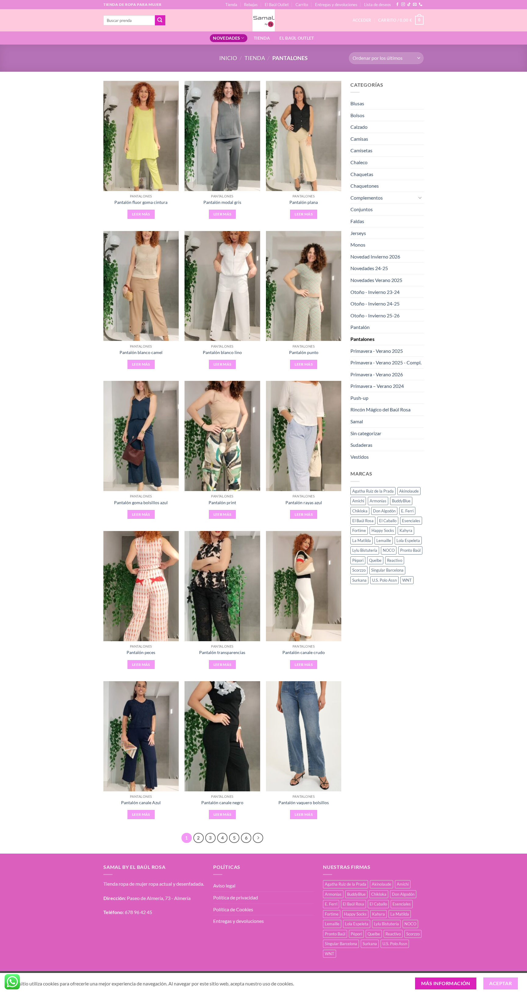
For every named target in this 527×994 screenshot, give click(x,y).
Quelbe (375, 560)
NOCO (389, 550)
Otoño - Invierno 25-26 (375, 315)
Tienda (231, 4)
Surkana (359, 580)
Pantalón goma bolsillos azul (141, 502)
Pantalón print (222, 502)
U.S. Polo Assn (384, 580)
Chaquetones (364, 186)
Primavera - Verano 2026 (376, 374)
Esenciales (411, 520)
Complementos (366, 198)
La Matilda (361, 540)
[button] (401, 20)
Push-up (359, 398)
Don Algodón (384, 510)
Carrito (302, 4)
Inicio (228, 58)
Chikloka (359, 510)
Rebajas (251, 4)
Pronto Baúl (410, 550)
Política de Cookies (233, 909)
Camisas (359, 139)
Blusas (357, 103)
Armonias (378, 500)
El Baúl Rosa (363, 520)
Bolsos (357, 115)
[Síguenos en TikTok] (409, 4)
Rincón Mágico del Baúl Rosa (380, 409)
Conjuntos (361, 209)
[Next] (258, 838)
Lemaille (383, 540)
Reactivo (394, 560)
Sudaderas (361, 445)
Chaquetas (361, 174)
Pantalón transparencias (222, 652)
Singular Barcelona (387, 570)
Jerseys (358, 233)
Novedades (226, 38)
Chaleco (358, 162)
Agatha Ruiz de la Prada (373, 491)
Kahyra (406, 530)
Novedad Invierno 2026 (375, 256)
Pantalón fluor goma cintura (140, 202)
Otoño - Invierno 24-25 (375, 303)
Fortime (359, 530)
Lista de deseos (377, 4)
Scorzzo (359, 570)
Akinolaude (409, 491)
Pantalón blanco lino (222, 352)
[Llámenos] (420, 4)
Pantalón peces (141, 652)
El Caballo (387, 520)
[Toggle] (420, 197)
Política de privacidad (235, 897)
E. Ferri (407, 510)
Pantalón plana (303, 202)
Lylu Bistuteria (364, 550)
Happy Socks (382, 530)
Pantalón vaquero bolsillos (303, 802)
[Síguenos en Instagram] (403, 4)
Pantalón (360, 327)
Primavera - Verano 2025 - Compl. (385, 362)
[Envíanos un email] (415, 4)
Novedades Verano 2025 (376, 280)
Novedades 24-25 (369, 268)
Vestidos (359, 457)
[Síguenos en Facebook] (397, 4)
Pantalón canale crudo (303, 652)
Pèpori (358, 560)
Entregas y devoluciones (336, 4)
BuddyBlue (401, 500)
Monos (357, 245)
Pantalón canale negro (222, 802)
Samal (356, 421)
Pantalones (362, 339)
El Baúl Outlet (277, 4)
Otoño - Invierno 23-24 (375, 292)
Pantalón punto (303, 352)
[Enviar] (160, 20)
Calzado (358, 127)
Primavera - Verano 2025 (376, 351)
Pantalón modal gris (222, 202)
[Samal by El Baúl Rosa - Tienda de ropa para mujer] (263, 20)
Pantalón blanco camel (141, 352)
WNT (407, 580)
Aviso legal (224, 885)
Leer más (141, 214)
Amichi (358, 500)
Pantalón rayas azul (303, 502)
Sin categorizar (365, 433)
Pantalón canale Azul (141, 802)
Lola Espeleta (408, 540)
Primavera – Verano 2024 (377, 386)
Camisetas (361, 150)
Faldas (357, 221)
